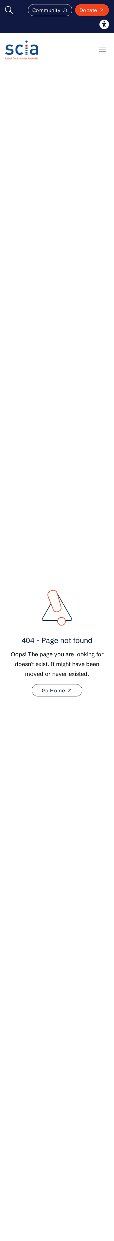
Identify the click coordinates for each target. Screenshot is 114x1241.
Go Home (53, 690)
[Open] (102, 50)
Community (46, 10)
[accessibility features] (104, 24)
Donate (88, 10)
